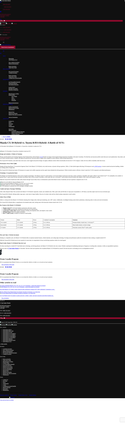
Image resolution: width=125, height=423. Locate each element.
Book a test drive (12, 66)
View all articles (5, 298)
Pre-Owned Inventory (14, 71)
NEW (4, 56)
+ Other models (3, 344)
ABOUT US (6, 118)
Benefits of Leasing (13, 88)
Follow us (4, 22)
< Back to (5, 136)
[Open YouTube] (8, 23)
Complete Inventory (7, 349)
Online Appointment (13, 106)
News (10, 122)
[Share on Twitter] (7, 139)
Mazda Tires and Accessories (15, 114)
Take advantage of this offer (7, 264)
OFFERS (5, 91)
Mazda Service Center (14, 108)
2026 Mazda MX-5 (7, 329)
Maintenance (12, 109)
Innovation (11, 129)
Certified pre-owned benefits (15, 78)
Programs (14, 100)
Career (10, 125)
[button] (62, 252)
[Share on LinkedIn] (9, 139)
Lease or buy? (12, 87)
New (13, 97)
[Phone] (0, 2)
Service (13, 99)
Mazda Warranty (12, 130)
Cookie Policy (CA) (22, 395)
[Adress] (0, 11)
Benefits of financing (13, 89)
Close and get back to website (7, 400)
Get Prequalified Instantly (14, 82)
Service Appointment (8, 368)
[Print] (11, 139)
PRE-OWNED (6, 69)
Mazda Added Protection (17, 133)
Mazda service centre (8, 367)
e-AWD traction (97, 166)
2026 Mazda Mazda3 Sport (9, 340)
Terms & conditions (4, 395)
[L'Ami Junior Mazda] (5, 0)
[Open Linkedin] (14, 23)
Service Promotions (13, 117)
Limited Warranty (16, 134)
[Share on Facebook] (6, 139)
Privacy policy (13, 395)
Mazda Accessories (13, 113)
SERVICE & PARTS (8, 104)
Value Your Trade (13, 67)
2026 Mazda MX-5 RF (8, 331)
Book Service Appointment (7, 47)
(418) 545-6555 (7, 6)
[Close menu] (0, 53)
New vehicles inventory (14, 62)
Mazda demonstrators (13, 63)
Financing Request (13, 83)
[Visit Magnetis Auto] (12, 397)
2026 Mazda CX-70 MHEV (9, 333)
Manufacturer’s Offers (14, 93)
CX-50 (41, 156)
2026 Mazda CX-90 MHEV (9, 336)
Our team (11, 123)
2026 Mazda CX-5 (13, 59)
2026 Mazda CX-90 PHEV (9, 337)
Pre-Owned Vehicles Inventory (10, 352)
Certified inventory (13, 72)
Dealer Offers (12, 95)
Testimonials (11, 126)
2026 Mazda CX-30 (7, 332)
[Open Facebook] (3, 23)
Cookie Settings (32, 395)
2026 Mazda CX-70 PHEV (9, 335)
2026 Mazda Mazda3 (8, 339)
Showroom (11, 58)
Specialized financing (13, 84)
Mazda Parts (11, 112)
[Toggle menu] (0, 19)
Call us (3, 24)
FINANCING (6, 79)
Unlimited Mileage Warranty (18, 131)
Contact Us (11, 121)
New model (14, 96)
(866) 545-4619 (6, 4)
